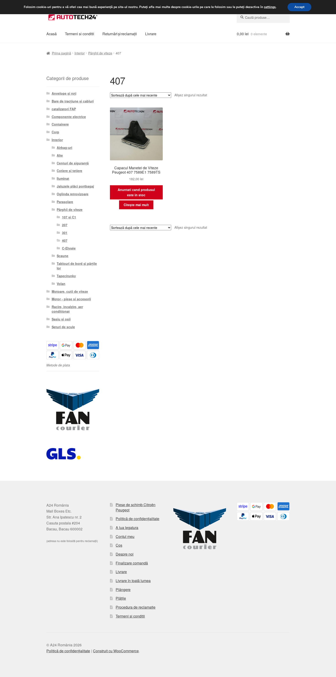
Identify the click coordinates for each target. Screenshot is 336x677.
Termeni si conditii (79, 33)
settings (270, 7)
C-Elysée (69, 248)
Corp (55, 132)
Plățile (121, 598)
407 (64, 240)
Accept (299, 7)
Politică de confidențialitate (137, 518)
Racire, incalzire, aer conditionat (67, 309)
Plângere (123, 589)
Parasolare (65, 201)
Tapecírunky (66, 276)
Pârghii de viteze (100, 53)
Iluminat (63, 178)
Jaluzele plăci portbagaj (75, 186)
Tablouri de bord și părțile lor (77, 265)
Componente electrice (69, 116)
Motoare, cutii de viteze (70, 291)
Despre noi (124, 554)
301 (64, 232)
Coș (119, 545)
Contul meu (125, 536)
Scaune (62, 255)
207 (64, 225)
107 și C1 (69, 217)
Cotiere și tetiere (69, 170)
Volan (61, 283)
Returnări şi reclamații (119, 33)
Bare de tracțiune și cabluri (73, 101)
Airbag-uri (64, 147)
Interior (80, 53)
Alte (60, 155)
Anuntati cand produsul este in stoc (136, 192)
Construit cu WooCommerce (116, 650)
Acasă (51, 33)
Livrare (150, 33)
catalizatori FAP (64, 109)
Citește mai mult (136, 204)
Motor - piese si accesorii (71, 299)
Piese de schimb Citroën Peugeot (135, 507)
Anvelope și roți (64, 93)
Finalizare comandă (132, 563)
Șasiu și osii (61, 319)
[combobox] (263, 17)
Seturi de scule (63, 327)
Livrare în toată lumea (133, 580)
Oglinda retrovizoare (72, 194)
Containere (60, 124)
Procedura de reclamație (135, 607)
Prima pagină (61, 53)
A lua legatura (127, 527)
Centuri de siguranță (73, 163)
